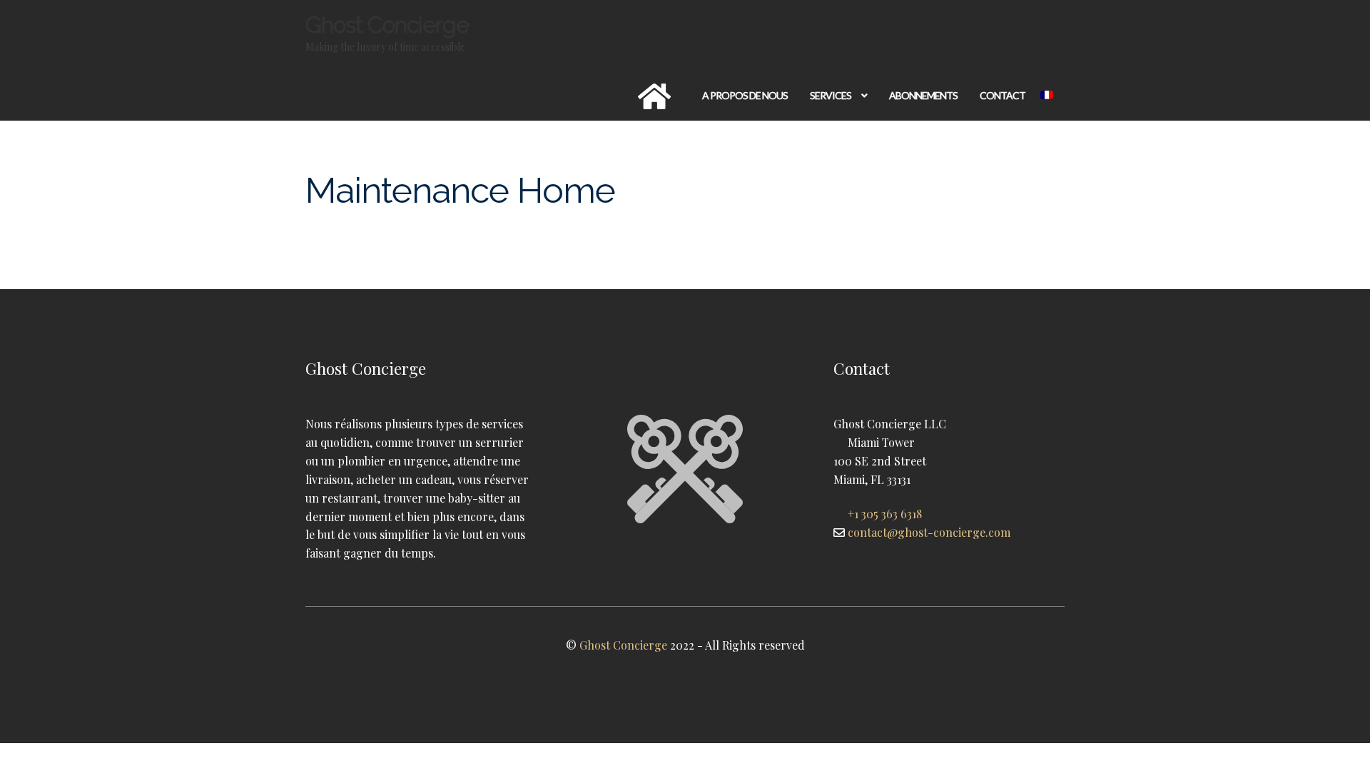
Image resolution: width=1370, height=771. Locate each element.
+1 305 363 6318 (885, 513)
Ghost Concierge (387, 24)
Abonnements (923, 95)
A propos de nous (745, 95)
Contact (1002, 95)
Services (830, 95)
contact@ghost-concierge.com (929, 532)
